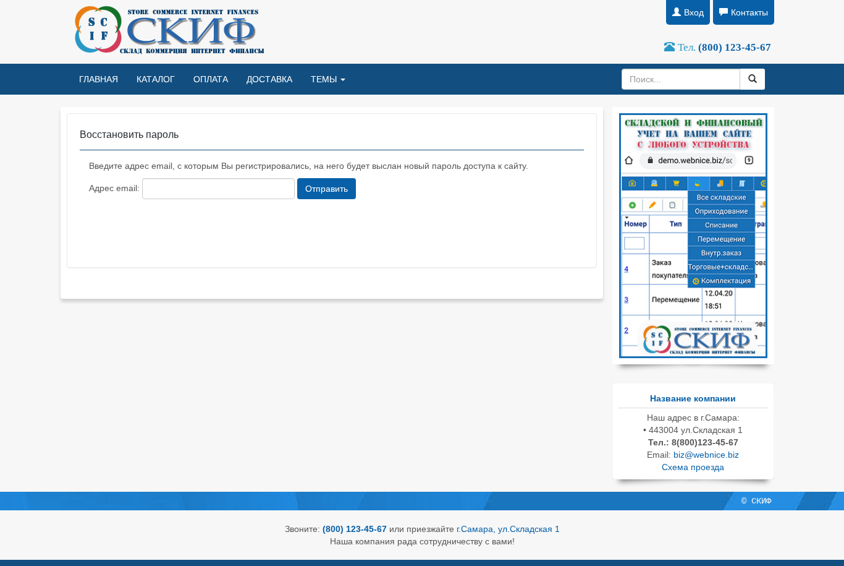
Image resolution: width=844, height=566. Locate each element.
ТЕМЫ (325, 79)
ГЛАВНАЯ (98, 79)
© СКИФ (756, 501)
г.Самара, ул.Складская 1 (508, 529)
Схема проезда (693, 467)
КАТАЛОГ (156, 79)
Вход (694, 12)
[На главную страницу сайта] (168, 32)
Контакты (749, 12)
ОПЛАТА (210, 79)
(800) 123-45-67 (734, 47)
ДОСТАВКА (269, 79)
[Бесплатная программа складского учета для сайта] (693, 235)
